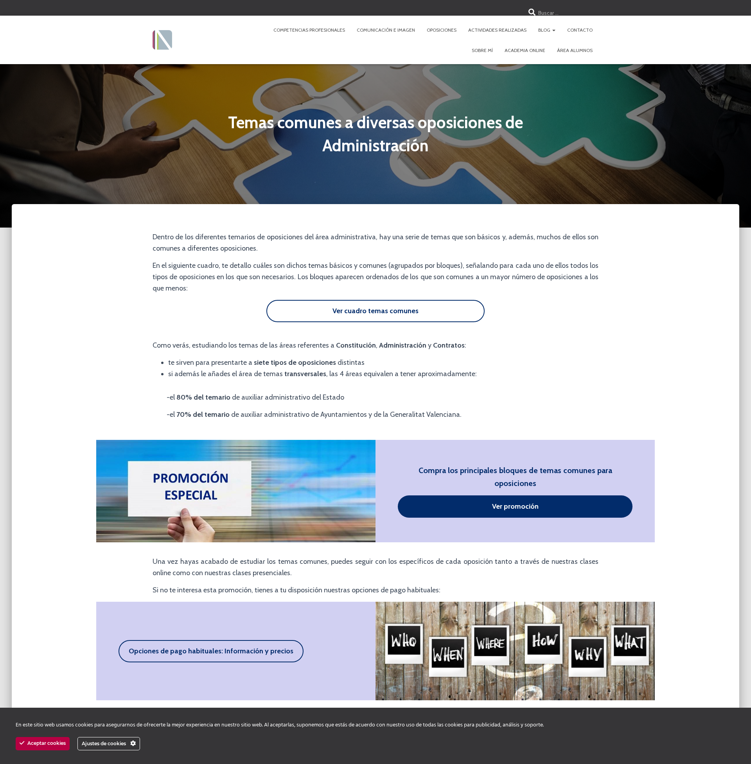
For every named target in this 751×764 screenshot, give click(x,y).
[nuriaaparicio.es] (162, 40)
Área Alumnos (575, 50)
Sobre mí (482, 50)
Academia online (525, 50)
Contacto (580, 30)
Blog (545, 30)
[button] (553, 30)
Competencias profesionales (309, 30)
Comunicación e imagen (386, 30)
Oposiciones (441, 30)
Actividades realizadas (497, 30)
